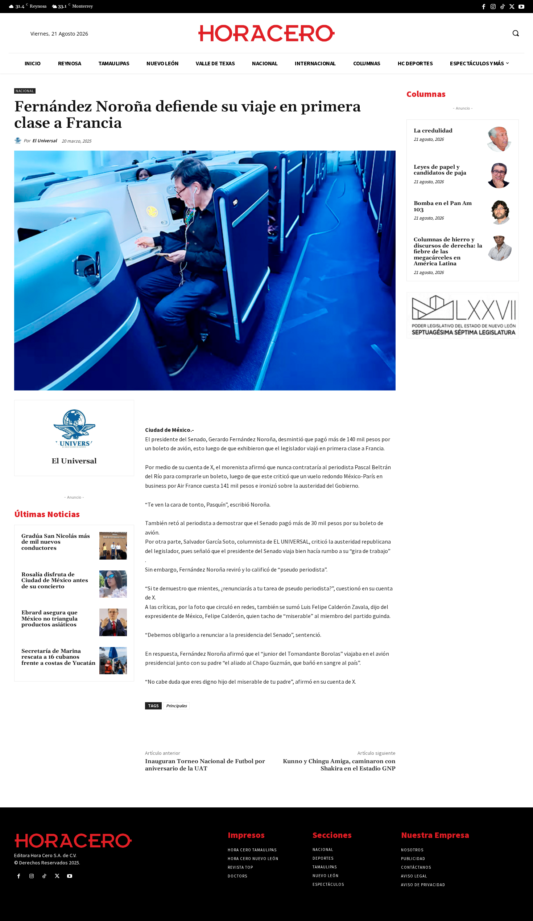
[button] (515, 33)
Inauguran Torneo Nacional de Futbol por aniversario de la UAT (205, 765)
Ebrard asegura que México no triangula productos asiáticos (49, 618)
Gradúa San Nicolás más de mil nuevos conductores (55, 542)
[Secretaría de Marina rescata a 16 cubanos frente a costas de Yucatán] (113, 661)
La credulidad (433, 130)
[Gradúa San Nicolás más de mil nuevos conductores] (113, 546)
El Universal (44, 141)
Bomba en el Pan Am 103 (443, 206)
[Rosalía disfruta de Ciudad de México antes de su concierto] (113, 584)
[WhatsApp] (337, 407)
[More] (388, 407)
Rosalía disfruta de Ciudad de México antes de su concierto (54, 580)
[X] (512, 6)
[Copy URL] (371, 407)
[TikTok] (502, 6)
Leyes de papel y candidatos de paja (440, 170)
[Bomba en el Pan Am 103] (499, 212)
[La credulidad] (499, 139)
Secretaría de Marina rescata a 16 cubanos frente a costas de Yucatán (58, 657)
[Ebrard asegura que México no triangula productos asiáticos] (113, 622)
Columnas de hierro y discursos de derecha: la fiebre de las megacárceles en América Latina (448, 251)
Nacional (25, 91)
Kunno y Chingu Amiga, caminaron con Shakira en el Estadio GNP (339, 765)
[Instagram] (493, 6)
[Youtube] (521, 6)
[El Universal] (19, 140)
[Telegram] (354, 407)
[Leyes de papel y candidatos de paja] (499, 175)
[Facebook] (484, 6)
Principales (176, 705)
